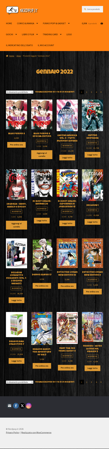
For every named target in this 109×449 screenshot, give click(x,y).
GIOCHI (9, 34)
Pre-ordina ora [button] (16, 144)
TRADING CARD (50, 34)
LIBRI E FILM (28, 34)
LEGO (69, 34)
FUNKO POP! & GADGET (54, 23)
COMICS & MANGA (25, 23)
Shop (18, 56)
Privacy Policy (12, 432)
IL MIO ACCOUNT (46, 45)
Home (11, 56)
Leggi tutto (67, 157)
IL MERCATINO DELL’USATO (19, 45)
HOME (9, 23)
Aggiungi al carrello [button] (42, 155)
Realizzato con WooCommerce (36, 432)
